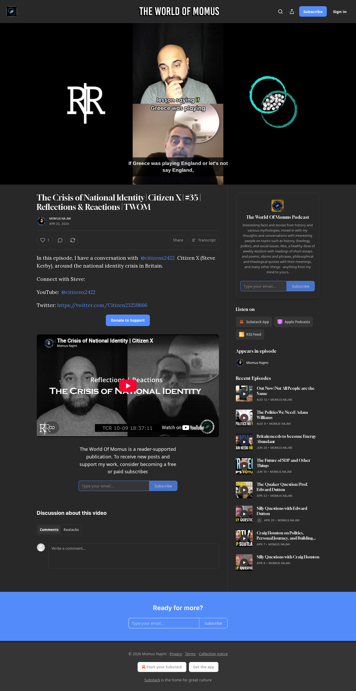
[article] (277, 393)
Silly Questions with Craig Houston (288, 556)
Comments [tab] (49, 529)
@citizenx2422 (157, 258)
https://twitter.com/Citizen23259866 (102, 305)
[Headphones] (24, 109)
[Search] (280, 11)
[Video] (24, 98)
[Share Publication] (292, 11)
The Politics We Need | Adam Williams (282, 415)
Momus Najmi (60, 218)
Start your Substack (164, 666)
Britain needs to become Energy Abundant (286, 439)
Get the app (203, 666)
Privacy (176, 653)
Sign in (340, 11)
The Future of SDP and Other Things (283, 463)
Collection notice (213, 653)
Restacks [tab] (71, 529)
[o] (244, 394)
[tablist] (59, 529)
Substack (152, 679)
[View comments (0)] (332, 107)
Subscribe (313, 11)
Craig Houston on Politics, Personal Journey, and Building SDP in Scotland (285, 535)
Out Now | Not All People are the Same (286, 391)
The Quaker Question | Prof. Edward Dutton (282, 487)
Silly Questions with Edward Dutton (282, 511)
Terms (190, 653)
